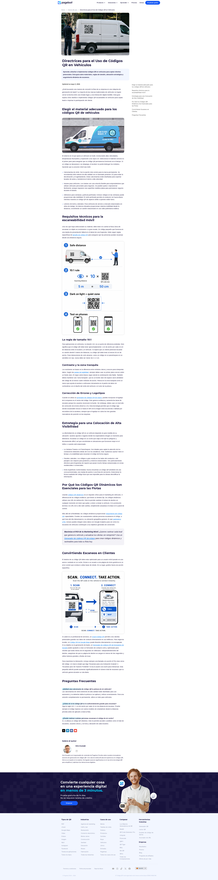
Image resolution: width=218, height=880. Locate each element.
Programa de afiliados (146, 856)
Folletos (102, 830)
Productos (103, 833)
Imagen (63, 839)
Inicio (63, 10)
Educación (84, 845)
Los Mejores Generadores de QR (126, 825)
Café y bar (84, 827)
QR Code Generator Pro (127, 832)
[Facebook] (129, 869)
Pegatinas (103, 852)
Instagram (64, 845)
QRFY (121, 841)
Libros (102, 845)
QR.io (121, 854)
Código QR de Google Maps (80, 642)
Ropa (102, 839)
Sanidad (83, 842)
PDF (62, 824)
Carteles (103, 836)
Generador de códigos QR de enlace (79, 538)
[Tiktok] (121, 869)
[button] (63, 730)
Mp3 (62, 842)
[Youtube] (113, 869)
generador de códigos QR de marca (89, 398)
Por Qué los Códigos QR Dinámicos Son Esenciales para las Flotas (142, 104)
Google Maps (65, 830)
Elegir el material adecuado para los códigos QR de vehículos (142, 86)
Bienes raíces (85, 836)
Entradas (103, 848)
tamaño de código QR (80, 235)
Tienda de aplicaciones (68, 852)
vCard (63, 827)
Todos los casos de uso (108, 855)
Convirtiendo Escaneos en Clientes (140, 110)
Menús (102, 824)
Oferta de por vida (145, 859)
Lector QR (142, 829)
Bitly (121, 847)
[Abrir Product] (104, 3)
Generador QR (143, 826)
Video (63, 833)
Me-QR (122, 850)
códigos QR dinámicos (76, 495)
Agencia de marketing (88, 824)
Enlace (63, 836)
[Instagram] (117, 869)
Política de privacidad (85, 868)
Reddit (122, 829)
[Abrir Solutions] (117, 3)
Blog (140, 853)
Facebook (64, 848)
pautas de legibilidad (81, 372)
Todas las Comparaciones (125, 858)
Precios (141, 849)
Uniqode (122, 835)
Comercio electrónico (88, 833)
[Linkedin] (76, 751)
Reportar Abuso (98, 868)
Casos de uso (72, 10)
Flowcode (123, 838)
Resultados (142, 846)
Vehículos (103, 842)
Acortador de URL (145, 838)
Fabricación (84, 852)
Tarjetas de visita (105, 827)
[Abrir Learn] (128, 3)
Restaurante (85, 830)
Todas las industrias (87, 855)
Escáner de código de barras (146, 833)
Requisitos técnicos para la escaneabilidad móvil (140, 91)
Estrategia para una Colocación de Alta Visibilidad (142, 97)
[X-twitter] (125, 869)
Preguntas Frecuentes (139, 115)
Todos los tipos (66, 855)
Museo (83, 848)
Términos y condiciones (69, 868)
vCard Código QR (98, 637)
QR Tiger (122, 844)
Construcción (85, 839)
